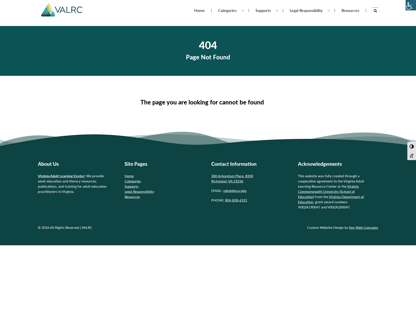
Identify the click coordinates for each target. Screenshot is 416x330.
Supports (263, 10)
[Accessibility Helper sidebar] (411, 5)
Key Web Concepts (363, 227)
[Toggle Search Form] (375, 10)
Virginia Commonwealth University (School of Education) (328, 191)
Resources (350, 10)
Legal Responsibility (306, 10)
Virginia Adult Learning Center (61, 176)
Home (199, 10)
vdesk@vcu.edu (235, 191)
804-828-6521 (236, 200)
